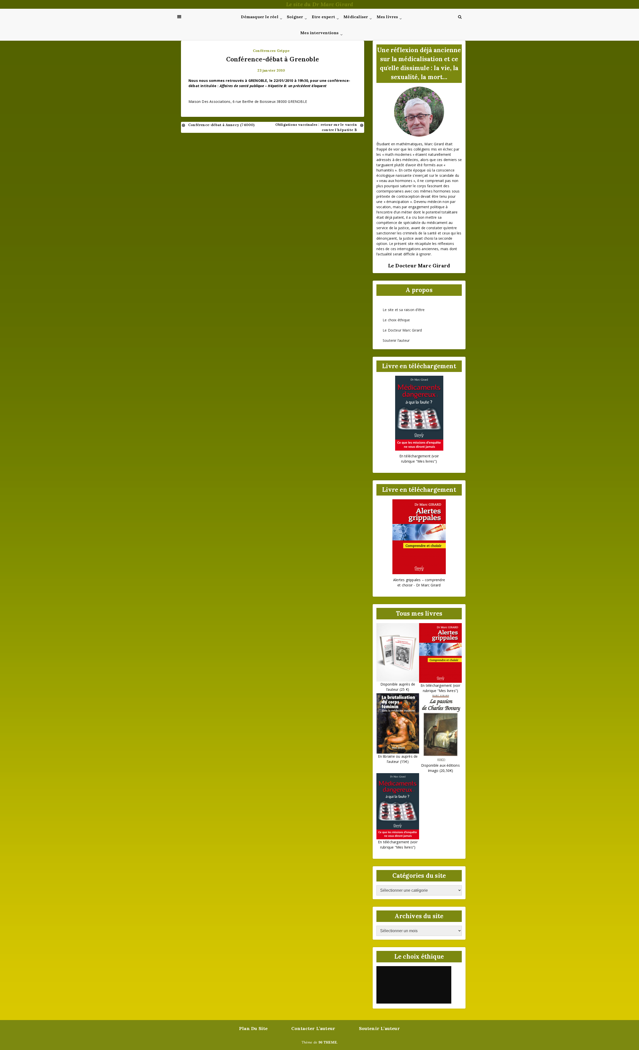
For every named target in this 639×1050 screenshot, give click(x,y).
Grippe (283, 50)
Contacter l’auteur (313, 1028)
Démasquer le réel (259, 16)
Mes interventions (319, 32)
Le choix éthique (396, 320)
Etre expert (323, 16)
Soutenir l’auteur (396, 340)
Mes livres (387, 16)
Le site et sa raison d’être (404, 309)
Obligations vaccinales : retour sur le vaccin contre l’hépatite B (316, 127)
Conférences (264, 50)
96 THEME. (328, 1042)
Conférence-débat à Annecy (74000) (221, 125)
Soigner (295, 16)
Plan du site (253, 1028)
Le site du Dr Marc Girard (319, 4)
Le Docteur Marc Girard (402, 330)
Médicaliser (355, 16)
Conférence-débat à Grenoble (272, 59)
